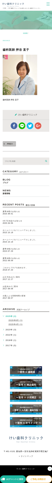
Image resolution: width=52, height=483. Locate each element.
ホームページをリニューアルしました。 (20, 230)
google (38, 125)
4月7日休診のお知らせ (12, 221)
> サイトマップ (26, 456)
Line (22, 125)
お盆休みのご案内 (10, 286)
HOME (25, 33)
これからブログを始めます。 (15, 268)
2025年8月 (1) (16, 320)
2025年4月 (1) (16, 324)
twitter (30, 125)
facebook (14, 125)
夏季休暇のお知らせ (11, 211)
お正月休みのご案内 (11, 277)
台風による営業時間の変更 (14, 296)
